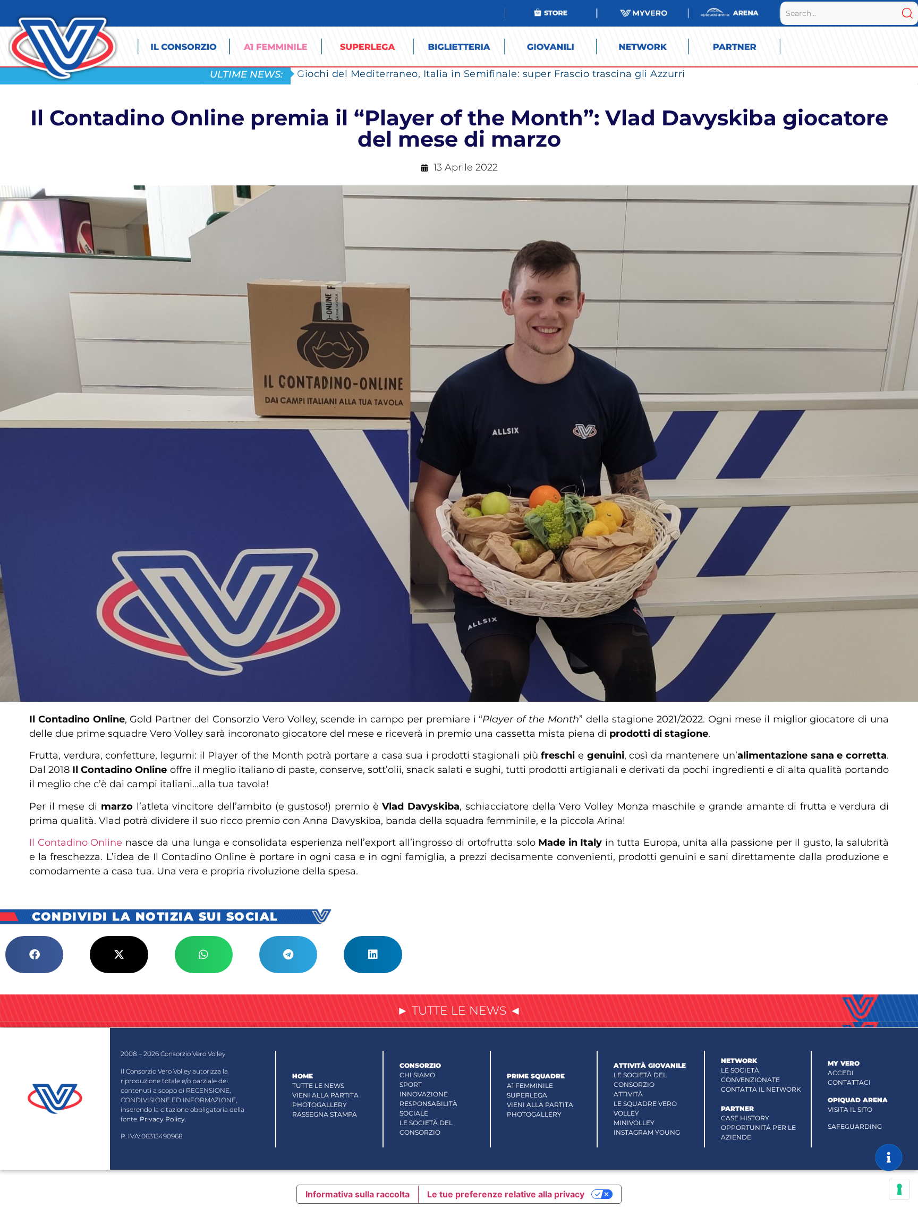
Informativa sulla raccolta (357, 1194)
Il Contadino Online (75, 842)
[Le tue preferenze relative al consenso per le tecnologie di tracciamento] (899, 1189)
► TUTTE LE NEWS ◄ (459, 1010)
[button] (34, 954)
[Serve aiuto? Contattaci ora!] (889, 1157)
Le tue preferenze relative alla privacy (505, 1194)
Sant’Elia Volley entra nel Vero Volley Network (412, 73)
